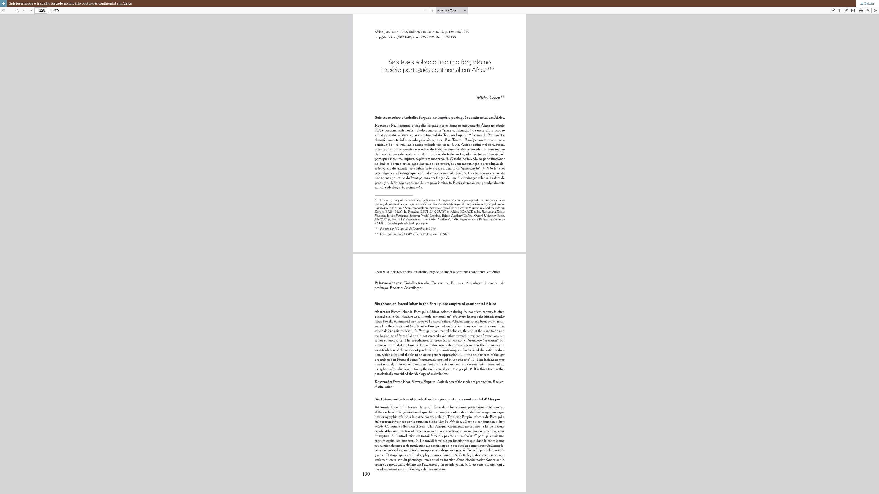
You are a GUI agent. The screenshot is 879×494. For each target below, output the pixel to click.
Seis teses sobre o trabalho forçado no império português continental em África (70, 3)
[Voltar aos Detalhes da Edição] (3, 3)
